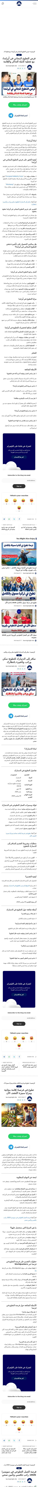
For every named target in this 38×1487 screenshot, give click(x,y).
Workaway (9, 184)
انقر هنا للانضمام (19, 457)
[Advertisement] (19, 27)
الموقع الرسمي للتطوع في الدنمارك (19, 885)
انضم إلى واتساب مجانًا (20, 105)
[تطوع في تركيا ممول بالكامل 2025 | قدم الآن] (19, 588)
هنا (35, 1270)
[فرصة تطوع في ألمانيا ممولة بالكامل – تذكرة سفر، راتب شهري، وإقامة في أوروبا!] (19, 554)
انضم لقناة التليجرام (21, 115)
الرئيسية (32, 51)
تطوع (19, 54)
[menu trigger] (33, 4)
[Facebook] (25, 68)
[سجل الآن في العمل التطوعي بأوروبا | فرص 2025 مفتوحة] (19, 621)
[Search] (3, 4)
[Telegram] (18, 68)
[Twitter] (22, 68)
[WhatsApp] (20, 68)
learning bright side (11, 65)
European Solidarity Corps (14, 176)
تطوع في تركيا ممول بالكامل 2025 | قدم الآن (20, 603)
